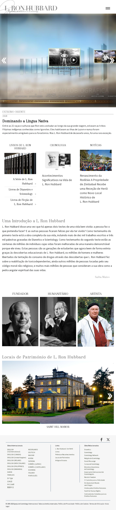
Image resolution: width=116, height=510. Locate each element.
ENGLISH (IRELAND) (14, 461)
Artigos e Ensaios (61, 461)
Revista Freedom (90, 477)
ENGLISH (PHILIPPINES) (15, 466)
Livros (57, 452)
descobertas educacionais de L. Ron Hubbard (38, 253)
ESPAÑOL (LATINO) (34, 464)
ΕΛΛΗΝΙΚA (31, 470)
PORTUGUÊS (32, 476)
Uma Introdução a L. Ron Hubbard (33, 220)
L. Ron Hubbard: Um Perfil (64, 449)
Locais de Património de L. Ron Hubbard (44, 356)
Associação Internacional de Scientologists (94, 473)
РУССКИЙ (10, 485)
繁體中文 (10, 487)
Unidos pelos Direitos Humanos (95, 488)
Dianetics (87, 450)
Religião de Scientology (92, 458)
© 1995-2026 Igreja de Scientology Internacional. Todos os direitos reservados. (32, 504)
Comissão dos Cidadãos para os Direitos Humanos (95, 495)
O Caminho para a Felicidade (94, 480)
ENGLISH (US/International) (13, 451)
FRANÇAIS (10, 475)
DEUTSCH (31, 453)
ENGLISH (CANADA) (14, 455)
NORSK (30, 458)
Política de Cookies (81, 504)
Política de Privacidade (66, 504)
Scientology (88, 453)
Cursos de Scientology (91, 464)
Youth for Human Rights (92, 491)
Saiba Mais (101, 276)
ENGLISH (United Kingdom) (16, 458)
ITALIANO (31, 473)
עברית (10, 478)
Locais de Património (62, 458)
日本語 (9, 482)
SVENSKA (31, 461)
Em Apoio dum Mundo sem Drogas (91, 484)
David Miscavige (89, 461)
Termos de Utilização (97, 504)
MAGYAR (31, 455)
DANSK (9, 472)
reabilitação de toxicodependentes (30, 261)
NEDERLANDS (33, 450)
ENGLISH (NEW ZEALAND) (16, 463)
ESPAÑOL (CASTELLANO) (36, 467)
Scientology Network (91, 455)
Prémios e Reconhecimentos (64, 455)
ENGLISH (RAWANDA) (14, 469)
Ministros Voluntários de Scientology (91, 468)
